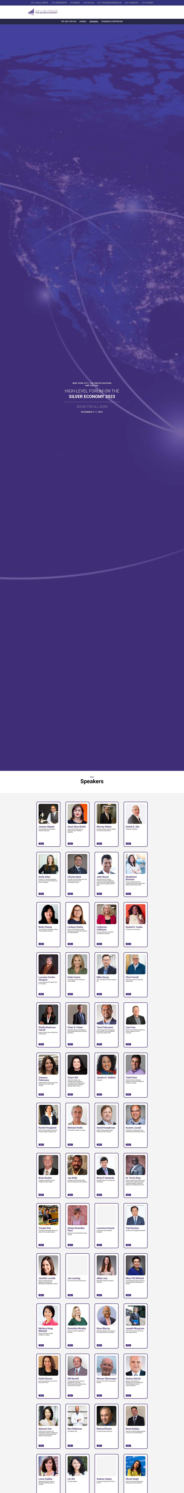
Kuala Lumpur (39, 3)
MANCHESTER (59, 3)
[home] (43, 12)
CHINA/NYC (131, 3)
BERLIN (75, 3)
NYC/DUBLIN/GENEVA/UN (109, 3)
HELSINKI (147, 3)
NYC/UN (88, 3)
